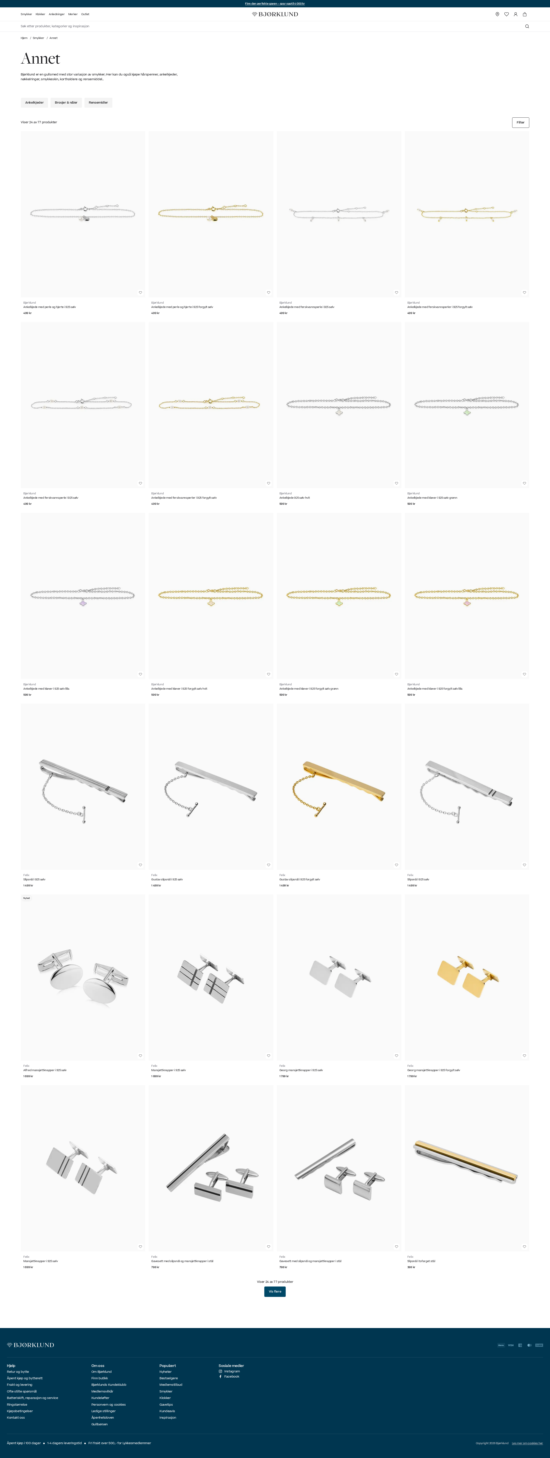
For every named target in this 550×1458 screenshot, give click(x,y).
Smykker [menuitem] (26, 14)
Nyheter (165, 1372)
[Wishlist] (506, 14)
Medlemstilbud (170, 1385)
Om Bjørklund (101, 1372)
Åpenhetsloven (102, 1417)
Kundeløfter (100, 1398)
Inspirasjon (167, 1417)
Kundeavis (167, 1411)
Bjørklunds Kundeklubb (108, 1385)
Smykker (38, 38)
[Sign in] (516, 14)
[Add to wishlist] (140, 293)
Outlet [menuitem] (85, 14)
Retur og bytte (18, 1372)
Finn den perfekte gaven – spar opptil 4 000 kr (275, 4)
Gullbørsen (99, 1424)
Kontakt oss (16, 1417)
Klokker (165, 1398)
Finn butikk (99, 1378)
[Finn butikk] (497, 14)
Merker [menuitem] (73, 14)
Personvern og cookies (108, 1404)
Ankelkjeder (34, 102)
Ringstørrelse (17, 1404)
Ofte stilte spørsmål (22, 1391)
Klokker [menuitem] (40, 14)
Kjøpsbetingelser (20, 1411)
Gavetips (166, 1404)
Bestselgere (168, 1378)
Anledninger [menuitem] (57, 14)
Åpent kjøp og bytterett (25, 1378)
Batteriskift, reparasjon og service (32, 1398)
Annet (53, 38)
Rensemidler (98, 102)
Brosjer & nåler (66, 102)
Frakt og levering (19, 1385)
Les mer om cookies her (527, 1443)
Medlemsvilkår (102, 1391)
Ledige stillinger (103, 1411)
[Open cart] (524, 14)
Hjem (24, 38)
